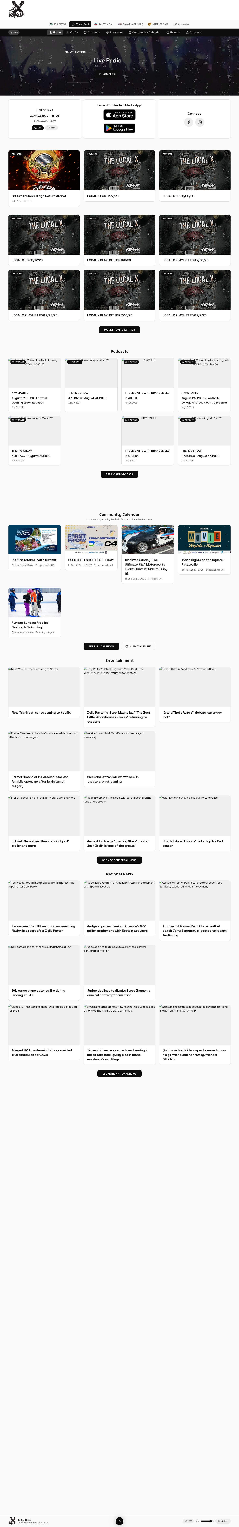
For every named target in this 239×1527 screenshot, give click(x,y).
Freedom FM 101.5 (133, 24)
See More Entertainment (119, 860)
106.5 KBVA (60, 24)
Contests (94, 32)
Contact (195, 32)
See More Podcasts (119, 474)
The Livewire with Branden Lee (147, 392)
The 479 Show (78, 392)
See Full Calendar (101, 646)
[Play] (119, 1521)
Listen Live (109, 73)
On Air (74, 32)
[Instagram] (199, 122)
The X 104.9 (82, 24)
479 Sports (20, 392)
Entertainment (119, 660)
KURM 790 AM (160, 24)
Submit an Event (140, 646)
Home (57, 32)
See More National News (119, 1073)
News (173, 32)
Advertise (183, 24)
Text (53, 128)
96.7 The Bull (106, 24)
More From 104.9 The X (119, 329)
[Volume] (197, 1521)
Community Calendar (146, 32)
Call (39, 128)
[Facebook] (188, 122)
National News (119, 873)
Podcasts (116, 32)
